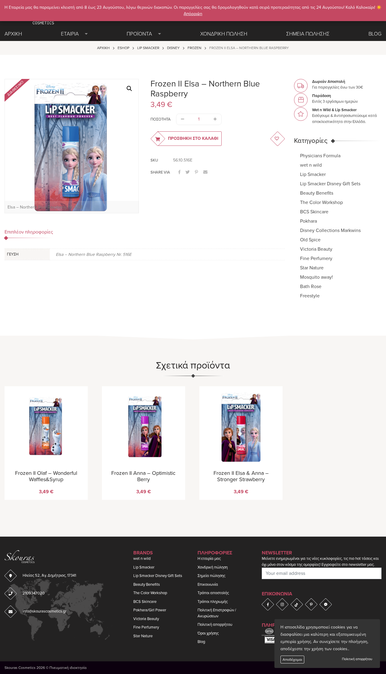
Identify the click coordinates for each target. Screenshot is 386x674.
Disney (173, 48)
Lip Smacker (148, 48)
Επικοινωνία (208, 584)
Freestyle (310, 296)
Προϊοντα (139, 34)
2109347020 (34, 593)
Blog (375, 34)
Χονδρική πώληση (213, 567)
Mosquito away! (316, 277)
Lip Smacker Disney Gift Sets (330, 184)
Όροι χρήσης (208, 633)
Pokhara (308, 221)
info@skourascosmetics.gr (44, 611)
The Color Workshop (321, 202)
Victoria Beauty (316, 249)
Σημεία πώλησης (211, 575)
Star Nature (312, 268)
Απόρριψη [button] (193, 13)
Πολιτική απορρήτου (357, 659)
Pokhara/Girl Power (149, 610)
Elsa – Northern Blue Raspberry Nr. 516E (93, 254)
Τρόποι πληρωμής (213, 601)
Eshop (123, 48)
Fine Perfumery (316, 258)
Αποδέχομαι (292, 659)
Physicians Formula (320, 156)
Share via (160, 172)
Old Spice (310, 240)
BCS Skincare (314, 212)
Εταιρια (70, 34)
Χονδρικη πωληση (223, 34)
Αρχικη (13, 34)
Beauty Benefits (316, 193)
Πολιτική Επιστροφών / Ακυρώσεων (217, 613)
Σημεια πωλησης (308, 34)
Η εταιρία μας (209, 558)
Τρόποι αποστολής (213, 593)
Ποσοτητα (160, 119)
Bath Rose (310, 287)
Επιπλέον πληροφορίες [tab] (29, 232)
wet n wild (311, 165)
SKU (154, 160)
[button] (129, 88)
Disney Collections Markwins (330, 230)
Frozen (194, 48)
